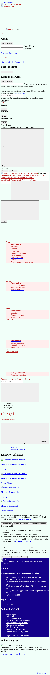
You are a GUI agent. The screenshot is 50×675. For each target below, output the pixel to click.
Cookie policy (11, 614)
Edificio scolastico (18, 449)
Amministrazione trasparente (17, 631)
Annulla (4, 171)
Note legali (10, 616)
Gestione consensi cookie (15, 629)
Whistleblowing (12, 627)
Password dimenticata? (9, 53)
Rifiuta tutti (20, 524)
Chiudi (4, 109)
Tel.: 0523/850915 (16, 580)
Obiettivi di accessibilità (15, 625)
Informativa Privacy (13, 618)
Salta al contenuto (8, 2)
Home (8, 403)
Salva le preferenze (20, 557)
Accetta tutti (38, 524)
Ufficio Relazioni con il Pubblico (18, 620)
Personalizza (6, 524)
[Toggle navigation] (20, 210)
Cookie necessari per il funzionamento (16, 548)
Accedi (4, 34)
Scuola (8, 405)
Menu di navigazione (33, 442)
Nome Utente (29, 46)
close (4, 221)
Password (27, 49)
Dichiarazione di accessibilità (17, 623)
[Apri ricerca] (30, 190)
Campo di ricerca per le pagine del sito (15, 379)
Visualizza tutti (16, 447)
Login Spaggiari (19, 93)
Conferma (13, 171)
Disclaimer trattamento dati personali (15, 654)
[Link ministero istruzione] (11, 4)
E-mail (26, 84)
